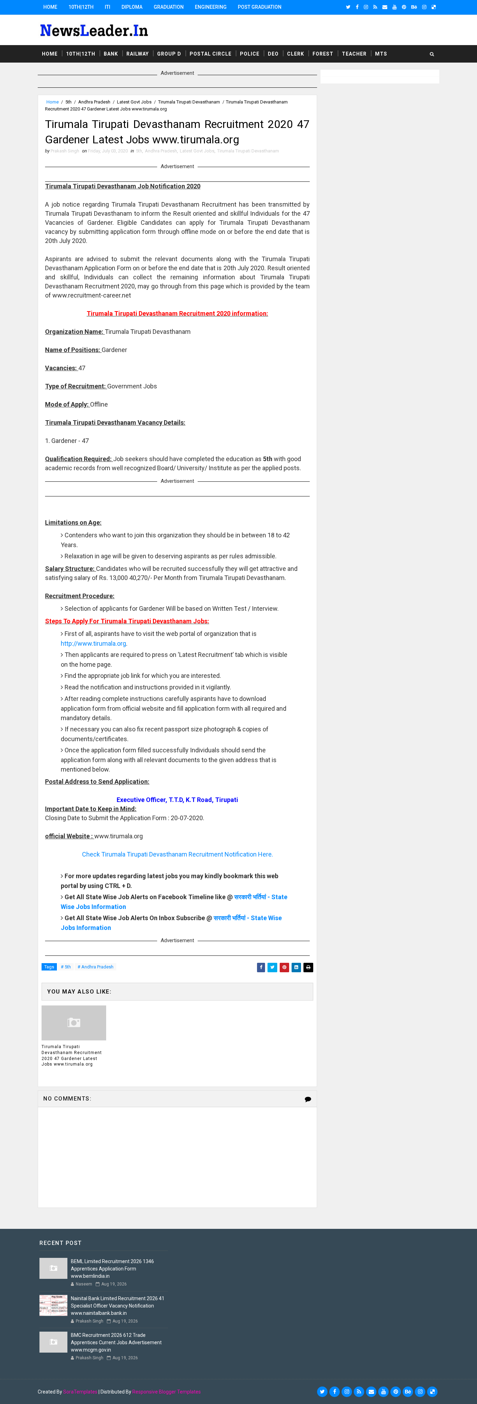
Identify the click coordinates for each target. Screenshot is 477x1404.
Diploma (132, 7)
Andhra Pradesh (94, 102)
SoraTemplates (80, 1392)
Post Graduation (259, 7)
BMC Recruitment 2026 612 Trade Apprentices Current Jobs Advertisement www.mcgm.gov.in (116, 1342)
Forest (323, 54)
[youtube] (394, 7)
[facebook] (357, 7)
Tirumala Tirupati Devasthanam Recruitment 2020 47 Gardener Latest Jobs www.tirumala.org (72, 1055)
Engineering (211, 7)
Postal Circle (211, 54)
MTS (381, 54)
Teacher (354, 54)
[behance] (414, 7)
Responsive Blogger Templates (166, 1392)
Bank (111, 54)
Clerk (295, 54)
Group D (169, 54)
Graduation (169, 7)
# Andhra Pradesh (95, 966)
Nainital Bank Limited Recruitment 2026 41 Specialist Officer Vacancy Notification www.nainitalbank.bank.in (117, 1306)
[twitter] (348, 7)
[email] (385, 7)
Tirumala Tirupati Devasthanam (189, 102)
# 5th (66, 966)
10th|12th (81, 7)
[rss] (375, 7)
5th (68, 102)
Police (249, 54)
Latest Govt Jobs (134, 102)
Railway (137, 54)
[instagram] (366, 7)
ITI (107, 7)
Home (50, 7)
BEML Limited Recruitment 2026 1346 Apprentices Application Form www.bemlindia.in (112, 1269)
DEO (273, 54)
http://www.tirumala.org (93, 643)
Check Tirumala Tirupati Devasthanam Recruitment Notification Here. (177, 854)
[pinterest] (404, 7)
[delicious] (434, 7)
